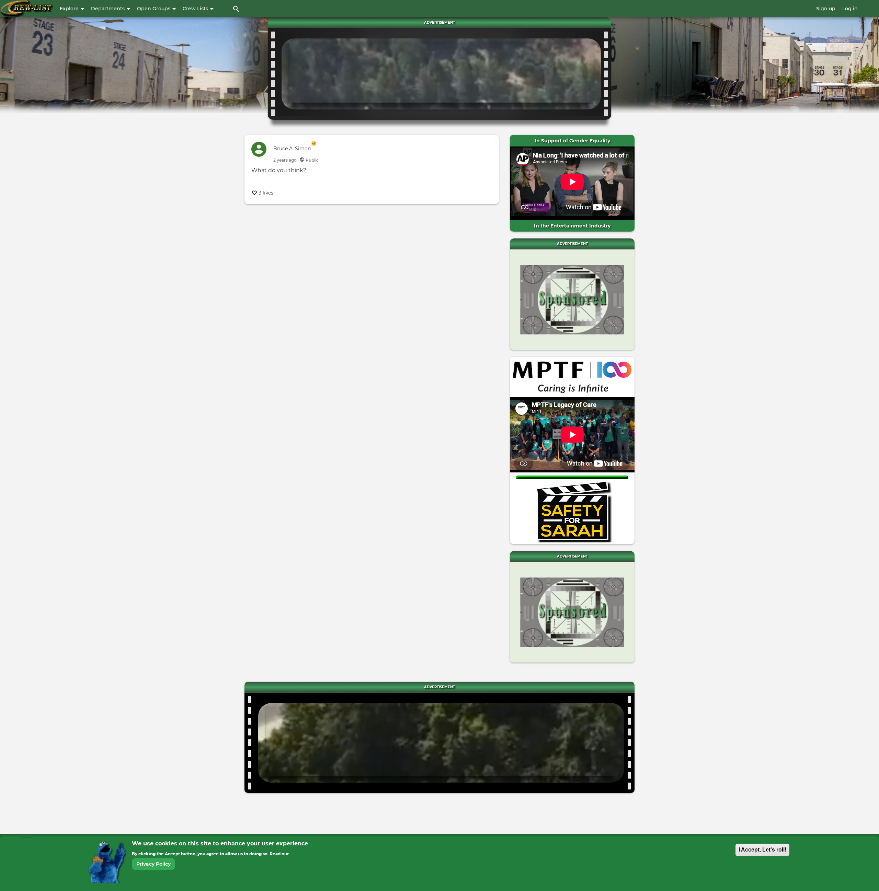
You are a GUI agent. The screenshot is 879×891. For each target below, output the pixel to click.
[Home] (26, 8)
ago (285, 160)
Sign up (825, 8)
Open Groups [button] (154, 8)
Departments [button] (108, 8)
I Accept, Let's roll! (762, 850)
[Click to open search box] (236, 8)
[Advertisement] (441, 73)
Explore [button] (70, 8)
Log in (850, 8)
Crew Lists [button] (196, 8)
